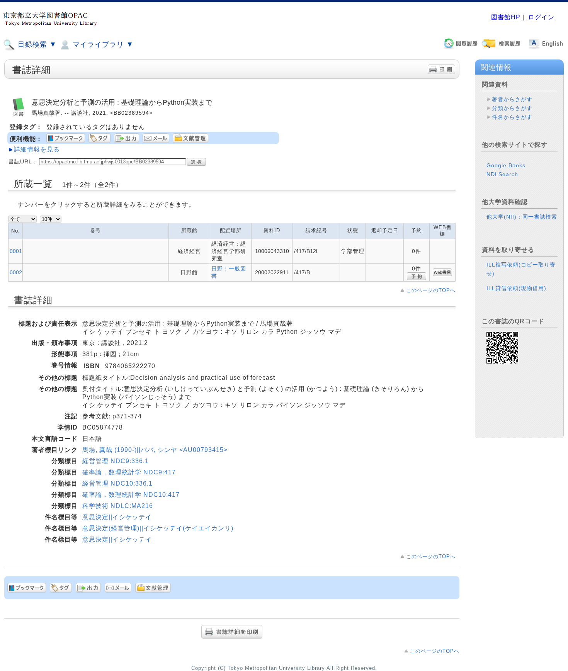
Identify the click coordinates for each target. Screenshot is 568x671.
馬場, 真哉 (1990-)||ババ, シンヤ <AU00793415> (155, 450)
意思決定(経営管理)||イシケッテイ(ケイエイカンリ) (157, 528)
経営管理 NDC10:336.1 (117, 483)
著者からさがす (512, 99)
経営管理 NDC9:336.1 (115, 461)
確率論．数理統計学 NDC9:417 (129, 472)
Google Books (505, 165)
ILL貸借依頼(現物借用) (516, 288)
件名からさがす (512, 117)
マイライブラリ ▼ (102, 44)
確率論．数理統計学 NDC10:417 (131, 494)
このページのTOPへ (431, 290)
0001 (16, 251)
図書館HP (505, 17)
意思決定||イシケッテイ (117, 517)
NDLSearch (502, 174)
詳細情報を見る (37, 149)
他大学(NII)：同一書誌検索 (521, 217)
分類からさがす (512, 108)
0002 (16, 272)
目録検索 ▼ (36, 44)
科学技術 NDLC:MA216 (117, 506)
